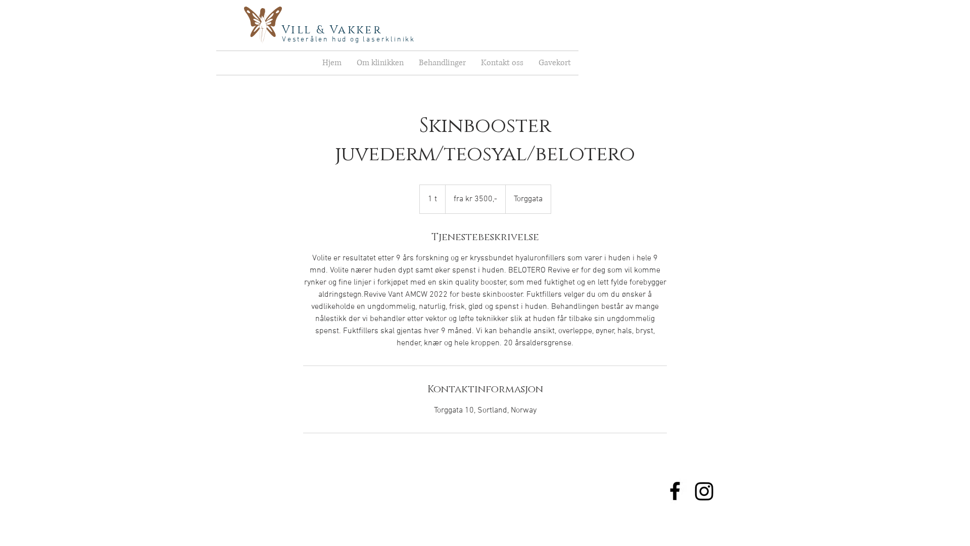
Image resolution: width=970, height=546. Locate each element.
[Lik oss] (675, 491)
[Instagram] (704, 491)
